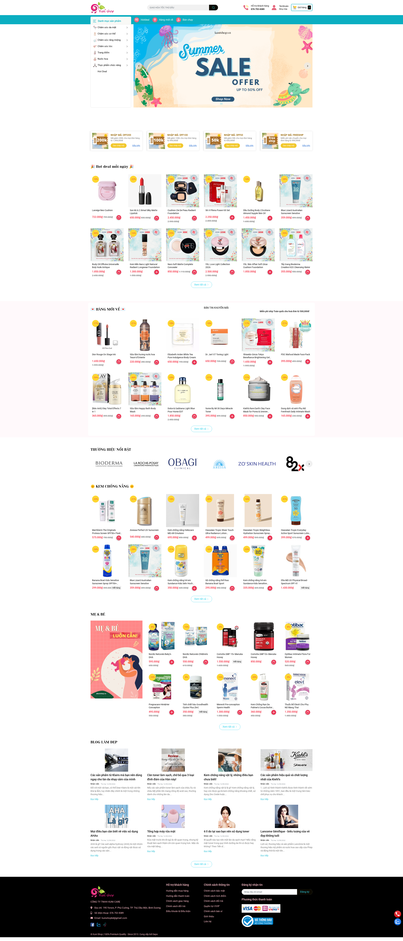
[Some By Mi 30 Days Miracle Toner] (220, 388)
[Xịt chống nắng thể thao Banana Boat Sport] (220, 560)
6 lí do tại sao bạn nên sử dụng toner (226, 831)
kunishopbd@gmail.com (114, 918)
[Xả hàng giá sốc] (109, 463)
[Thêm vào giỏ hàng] (232, 217)
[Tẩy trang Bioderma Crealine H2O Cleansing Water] (295, 244)
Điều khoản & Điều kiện (178, 911)
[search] (213, 7)
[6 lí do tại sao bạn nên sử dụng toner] (230, 816)
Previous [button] (138, 65)
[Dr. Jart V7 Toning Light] (220, 334)
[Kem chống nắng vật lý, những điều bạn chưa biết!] (230, 760)
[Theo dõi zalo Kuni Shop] (99, 924)
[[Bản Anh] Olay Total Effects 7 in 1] (107, 388)
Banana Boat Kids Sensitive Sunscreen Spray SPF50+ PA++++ (105, 583)
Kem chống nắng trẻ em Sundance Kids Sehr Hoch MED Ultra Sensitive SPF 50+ (181, 583)
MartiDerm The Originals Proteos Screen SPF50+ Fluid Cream (106, 533)
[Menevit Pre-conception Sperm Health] (229, 686)
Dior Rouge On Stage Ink (104, 354)
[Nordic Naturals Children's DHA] (195, 636)
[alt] (220, 463)
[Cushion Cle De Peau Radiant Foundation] (182, 190)
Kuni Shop (98, 934)
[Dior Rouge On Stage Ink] (107, 334)
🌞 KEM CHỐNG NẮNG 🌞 (112, 486)
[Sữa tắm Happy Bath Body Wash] (144, 388)
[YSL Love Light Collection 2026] (220, 244)
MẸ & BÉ (98, 614)
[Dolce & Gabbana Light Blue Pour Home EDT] (182, 388)
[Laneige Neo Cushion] (107, 190)
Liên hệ (207, 921)
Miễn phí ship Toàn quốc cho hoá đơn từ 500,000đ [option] (284, 311)
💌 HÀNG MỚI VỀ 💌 (108, 309)
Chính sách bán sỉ (213, 911)
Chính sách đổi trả (175, 906)
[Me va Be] (116, 659)
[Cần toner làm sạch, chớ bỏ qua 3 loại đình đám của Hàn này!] (173, 760)
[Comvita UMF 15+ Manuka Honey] (229, 636)
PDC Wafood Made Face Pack (295, 354)
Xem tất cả (200, 284)
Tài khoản (284, 6)
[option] (222, 65)
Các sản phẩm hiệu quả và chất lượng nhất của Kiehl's (284, 777)
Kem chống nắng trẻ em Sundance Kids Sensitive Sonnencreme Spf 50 (255, 583)
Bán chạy (188, 19)
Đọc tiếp (94, 799)
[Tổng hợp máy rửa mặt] (173, 816)
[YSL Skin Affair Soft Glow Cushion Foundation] (258, 244)
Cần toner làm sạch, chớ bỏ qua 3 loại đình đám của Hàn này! (170, 777)
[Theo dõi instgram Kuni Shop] (105, 924)
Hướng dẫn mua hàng (177, 890)
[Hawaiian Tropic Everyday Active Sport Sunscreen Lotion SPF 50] (295, 510)
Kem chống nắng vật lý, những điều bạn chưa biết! (228, 777)
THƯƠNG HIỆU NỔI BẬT (111, 450)
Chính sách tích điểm (215, 896)
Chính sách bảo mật (214, 890)
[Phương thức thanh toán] (261, 908)
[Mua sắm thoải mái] (183, 463)
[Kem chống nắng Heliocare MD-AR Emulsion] (182, 510)
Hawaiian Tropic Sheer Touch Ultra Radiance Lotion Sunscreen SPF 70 (219, 533)
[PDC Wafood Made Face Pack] (295, 334)
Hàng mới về (166, 19)
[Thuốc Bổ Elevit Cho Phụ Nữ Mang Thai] (297, 686)
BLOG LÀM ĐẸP (104, 742)
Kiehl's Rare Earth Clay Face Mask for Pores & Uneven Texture (256, 411)
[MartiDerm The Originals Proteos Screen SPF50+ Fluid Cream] (107, 510)
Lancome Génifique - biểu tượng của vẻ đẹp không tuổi (285, 833)
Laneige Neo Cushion (102, 210)
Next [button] (307, 65)
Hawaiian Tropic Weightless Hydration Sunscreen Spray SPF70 (256, 533)
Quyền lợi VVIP (211, 906)
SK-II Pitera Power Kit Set (217, 210)
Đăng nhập (283, 9)
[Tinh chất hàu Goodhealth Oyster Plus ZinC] (195, 686)
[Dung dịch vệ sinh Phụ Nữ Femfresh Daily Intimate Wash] (295, 388)
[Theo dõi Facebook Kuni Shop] (92, 924)
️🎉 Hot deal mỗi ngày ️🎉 (112, 167)
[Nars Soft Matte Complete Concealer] (182, 244)
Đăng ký (304, 891)
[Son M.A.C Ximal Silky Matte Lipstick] (144, 190)
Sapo (155, 934)
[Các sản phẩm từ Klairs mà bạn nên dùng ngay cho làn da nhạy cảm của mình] (116, 760)
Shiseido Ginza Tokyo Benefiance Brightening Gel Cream (256, 357)
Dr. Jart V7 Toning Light (216, 354)
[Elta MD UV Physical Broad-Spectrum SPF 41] (295, 560)
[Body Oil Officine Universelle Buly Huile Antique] (107, 244)
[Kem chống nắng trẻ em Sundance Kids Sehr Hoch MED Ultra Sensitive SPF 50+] (182, 560)
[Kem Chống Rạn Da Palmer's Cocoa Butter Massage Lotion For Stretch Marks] (263, 686)
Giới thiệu (209, 916)
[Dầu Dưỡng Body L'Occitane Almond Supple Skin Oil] (258, 190)
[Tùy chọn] (118, 217)
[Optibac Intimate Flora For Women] (297, 636)
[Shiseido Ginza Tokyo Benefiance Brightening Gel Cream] (258, 334)
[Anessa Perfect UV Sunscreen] (144, 510)
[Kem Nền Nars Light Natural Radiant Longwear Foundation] (144, 244)
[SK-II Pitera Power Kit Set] (220, 190)
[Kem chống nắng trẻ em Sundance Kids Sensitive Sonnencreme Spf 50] (258, 560)
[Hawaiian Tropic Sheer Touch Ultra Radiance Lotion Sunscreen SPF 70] (220, 510)
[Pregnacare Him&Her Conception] (161, 686)
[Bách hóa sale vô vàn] (146, 463)
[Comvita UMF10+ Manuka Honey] (263, 636)
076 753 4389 (257, 9)
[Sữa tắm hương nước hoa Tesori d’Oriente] (144, 334)
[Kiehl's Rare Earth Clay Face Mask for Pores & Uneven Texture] (258, 388)
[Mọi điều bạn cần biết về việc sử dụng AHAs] (116, 816)
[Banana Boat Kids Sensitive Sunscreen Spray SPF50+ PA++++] (107, 560)
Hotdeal (145, 19)
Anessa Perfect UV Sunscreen (144, 530)
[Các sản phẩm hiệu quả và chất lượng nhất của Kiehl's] (286, 760)
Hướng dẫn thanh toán (177, 896)
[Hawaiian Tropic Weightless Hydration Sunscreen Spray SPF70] (258, 510)
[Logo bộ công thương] (257, 921)
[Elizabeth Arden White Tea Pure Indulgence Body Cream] (182, 334)
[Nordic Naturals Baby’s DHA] (161, 636)
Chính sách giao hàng (177, 901)
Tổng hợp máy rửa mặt (161, 831)
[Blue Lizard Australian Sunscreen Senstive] (295, 190)
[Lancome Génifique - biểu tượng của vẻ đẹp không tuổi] (286, 816)
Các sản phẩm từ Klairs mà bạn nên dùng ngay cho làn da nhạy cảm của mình (116, 777)
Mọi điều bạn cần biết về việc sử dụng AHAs (114, 833)
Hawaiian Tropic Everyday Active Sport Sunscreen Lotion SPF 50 (295, 533)
